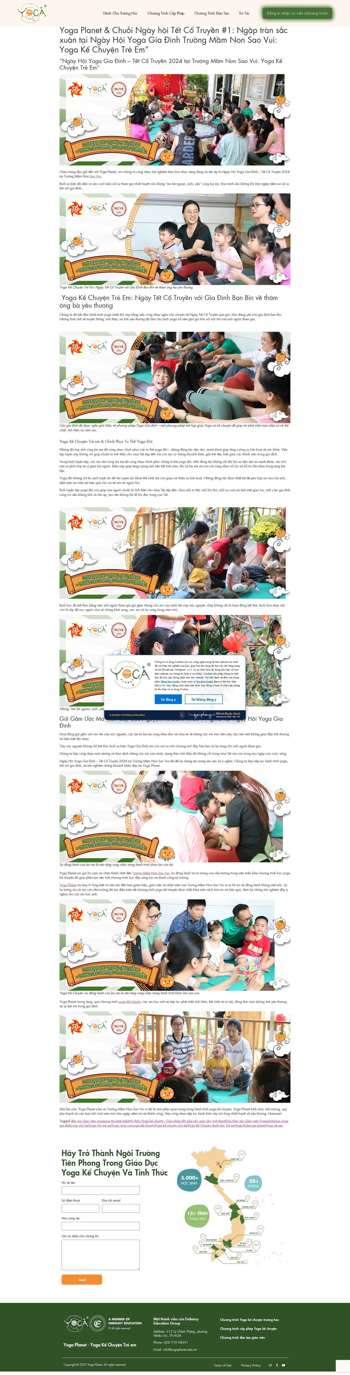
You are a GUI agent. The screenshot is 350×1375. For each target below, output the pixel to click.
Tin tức (244, 13)
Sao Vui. (96, 176)
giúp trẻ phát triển (116, 1121)
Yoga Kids (242, 1125)
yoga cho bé (80, 1125)
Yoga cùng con (121, 1125)
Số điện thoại (71, 1201)
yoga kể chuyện (129, 1001)
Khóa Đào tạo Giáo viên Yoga (245, 1121)
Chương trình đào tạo (211, 13)
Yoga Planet (68, 885)
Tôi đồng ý (168, 699)
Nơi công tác (71, 1218)
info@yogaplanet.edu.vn (180, 1349)
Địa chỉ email (111, 1201)
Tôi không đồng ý (203, 699)
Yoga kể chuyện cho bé (171, 1125)
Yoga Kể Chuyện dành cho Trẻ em (211, 1125)
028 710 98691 (176, 1342)
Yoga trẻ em (274, 1125)
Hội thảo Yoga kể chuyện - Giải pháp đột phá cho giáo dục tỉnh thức (176, 1121)
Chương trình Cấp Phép (166, 13)
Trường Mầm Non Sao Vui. (151, 873)
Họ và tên (68, 1183)
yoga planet (257, 1125)
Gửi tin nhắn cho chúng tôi (80, 1236)
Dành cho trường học (120, 13)
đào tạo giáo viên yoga (87, 1121)
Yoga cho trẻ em (100, 1125)
